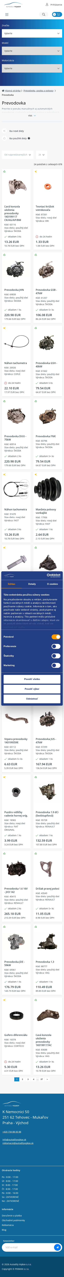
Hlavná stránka (13, 90)
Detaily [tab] (32, 584)
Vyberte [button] (8, 33)
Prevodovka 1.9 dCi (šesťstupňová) (47, 814)
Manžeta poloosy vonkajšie (46, 511)
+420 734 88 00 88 (11, 1131)
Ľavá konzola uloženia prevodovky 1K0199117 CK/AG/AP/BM (12, 213)
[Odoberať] (57, 1247)
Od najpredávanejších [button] (15, 154)
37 (42, 1079)
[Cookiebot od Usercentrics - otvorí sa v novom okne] (46, 576)
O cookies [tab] (52, 584)
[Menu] (6, 14)
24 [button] (40, 154)
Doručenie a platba (12, 1215)
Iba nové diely (16, 131)
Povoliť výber (32, 689)
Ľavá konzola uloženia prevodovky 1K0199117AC (44, 1040)
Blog (4, 1229)
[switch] (56, 646)
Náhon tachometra (15, 363)
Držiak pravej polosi (47, 888)
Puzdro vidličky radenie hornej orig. (16, 814)
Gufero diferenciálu (15, 1035)
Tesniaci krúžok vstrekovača (45, 208)
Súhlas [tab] (11, 584)
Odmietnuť (32, 698)
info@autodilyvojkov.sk (14, 1139)
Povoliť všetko (32, 679)
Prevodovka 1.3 (45, 962)
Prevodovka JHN (14, 290)
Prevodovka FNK (46, 436)
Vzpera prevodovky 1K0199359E (15, 740)
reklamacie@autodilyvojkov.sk (17, 1143)
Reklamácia (8, 1225)
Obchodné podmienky (13, 1220)
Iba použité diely (18, 138)
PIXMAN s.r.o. (22, 1268)
